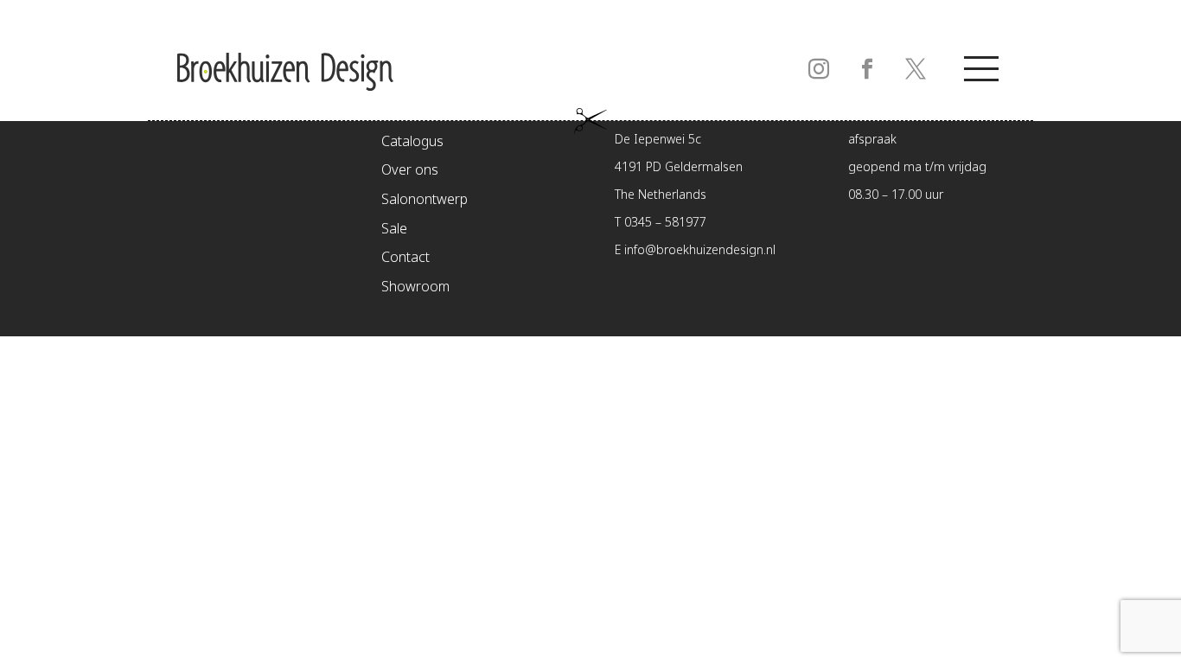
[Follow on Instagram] (818, 69)
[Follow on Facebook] (867, 69)
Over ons (409, 171)
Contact (405, 258)
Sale (394, 229)
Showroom (415, 287)
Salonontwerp (424, 200)
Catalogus (412, 142)
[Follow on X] (915, 69)
